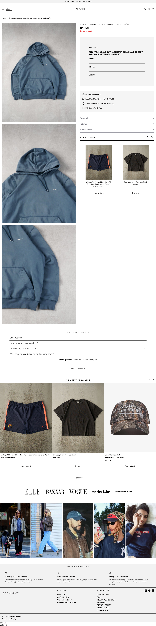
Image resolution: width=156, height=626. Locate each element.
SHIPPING (101, 602)
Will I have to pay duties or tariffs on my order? (32, 354)
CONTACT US (103, 594)
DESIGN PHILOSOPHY (66, 602)
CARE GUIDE (102, 610)
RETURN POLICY (104, 605)
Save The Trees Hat (112, 455)
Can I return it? (16, 338)
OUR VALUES (63, 597)
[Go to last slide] (147, 137)
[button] (149, 9)
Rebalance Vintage (14, 616)
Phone (92, 67)
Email (91, 59)
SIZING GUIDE (103, 608)
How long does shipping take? (24, 343)
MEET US (61, 594)
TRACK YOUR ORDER (106, 600)
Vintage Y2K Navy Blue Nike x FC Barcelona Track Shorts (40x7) (98, 183)
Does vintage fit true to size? (23, 348)
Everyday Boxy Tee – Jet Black (135, 182)
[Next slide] (152, 137)
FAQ (98, 597)
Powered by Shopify (9, 619)
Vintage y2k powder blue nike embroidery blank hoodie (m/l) (29, 18)
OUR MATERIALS (64, 600)
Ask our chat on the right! (86, 359)
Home (4, 18)
